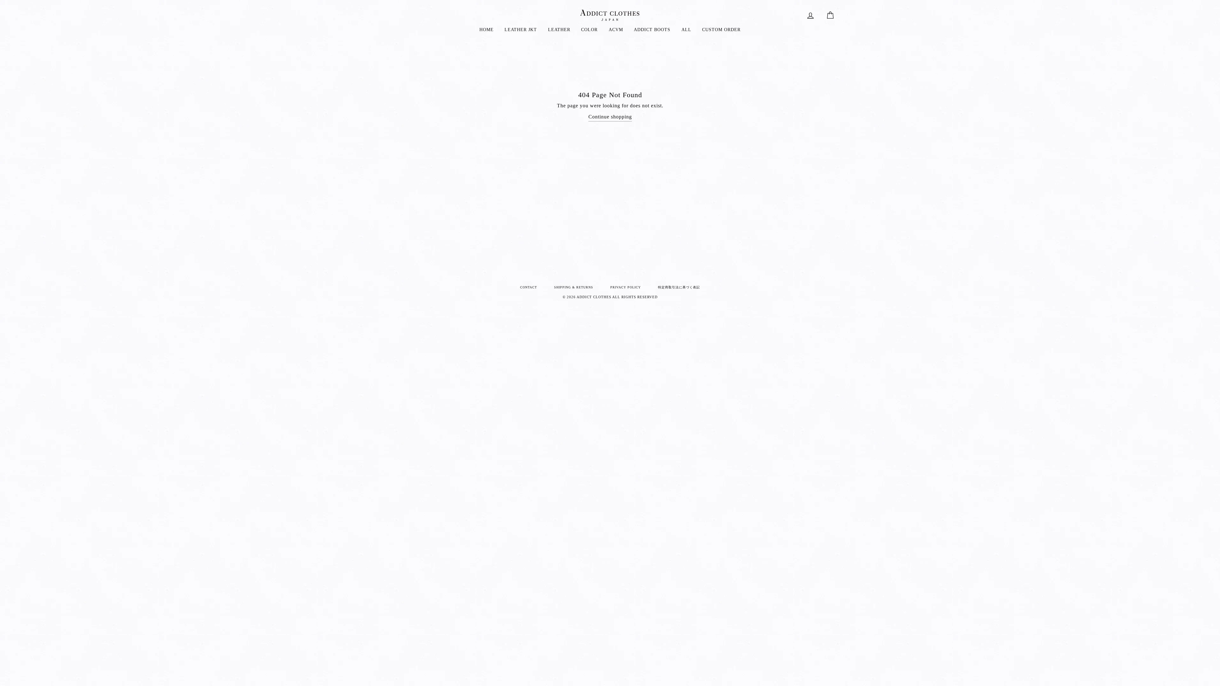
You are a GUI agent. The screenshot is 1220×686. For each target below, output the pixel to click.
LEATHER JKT (521, 29)
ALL (686, 29)
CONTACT (528, 287)
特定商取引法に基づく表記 (679, 287)
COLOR (589, 29)
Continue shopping (610, 116)
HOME (486, 29)
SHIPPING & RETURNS (573, 287)
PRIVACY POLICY (625, 287)
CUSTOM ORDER (721, 29)
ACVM (616, 29)
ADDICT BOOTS (652, 29)
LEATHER (559, 29)
